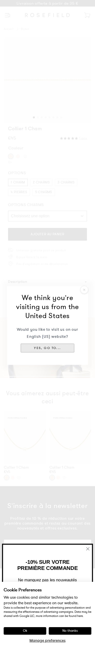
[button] (47, 348)
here (80, 616)
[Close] (84, 289)
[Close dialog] (87, 548)
